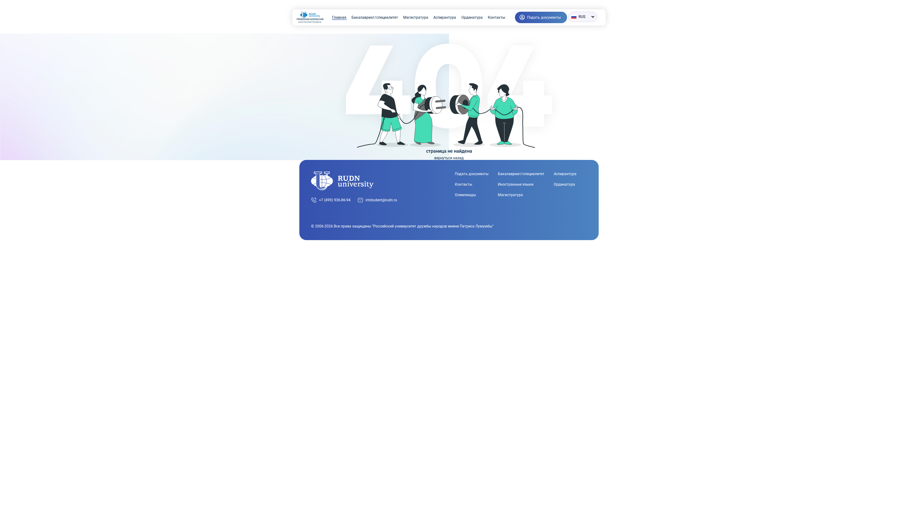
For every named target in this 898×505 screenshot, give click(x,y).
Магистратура (415, 17)
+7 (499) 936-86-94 (335, 200)
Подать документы (472, 174)
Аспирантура (444, 17)
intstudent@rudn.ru (381, 200)
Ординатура (472, 17)
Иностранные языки (515, 184)
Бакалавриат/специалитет (374, 17)
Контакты (496, 17)
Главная (339, 17)
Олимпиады (465, 195)
